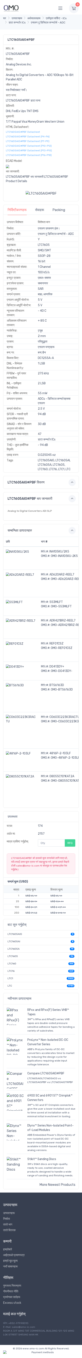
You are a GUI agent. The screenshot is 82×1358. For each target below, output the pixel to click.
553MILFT (56, 602)
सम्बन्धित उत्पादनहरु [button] (20, 530)
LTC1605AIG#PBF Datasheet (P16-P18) (29, 155)
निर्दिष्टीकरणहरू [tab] (17, 210)
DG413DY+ (56, 666)
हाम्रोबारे (7, 1249)
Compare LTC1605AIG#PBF (45, 1073)
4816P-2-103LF (60, 753)
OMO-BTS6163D (62, 689)
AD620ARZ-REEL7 (61, 574)
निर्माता (6, 1219)
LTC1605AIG (15, 934)
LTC (10, 985)
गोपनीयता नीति (10, 1291)
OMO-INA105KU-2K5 (64, 556)
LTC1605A (14, 948)
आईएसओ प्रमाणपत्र (14, 1255)
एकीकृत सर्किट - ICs (56, 18)
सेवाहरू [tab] (39, 210)
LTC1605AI (14, 941)
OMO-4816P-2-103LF (65, 758)
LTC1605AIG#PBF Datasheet (23, 131)
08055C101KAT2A (61, 776)
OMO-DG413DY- (61, 671)
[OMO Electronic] (11, 8)
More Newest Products (57, 1185)
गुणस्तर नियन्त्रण (12, 1286)
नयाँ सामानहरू (10, 1266)
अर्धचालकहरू (33, 18)
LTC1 (10, 978)
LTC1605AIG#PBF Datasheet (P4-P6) (28, 136)
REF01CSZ (56, 643)
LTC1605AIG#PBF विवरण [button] (26, 482)
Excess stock (12, 1303)
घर (4, 18)
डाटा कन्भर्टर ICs (17, 22)
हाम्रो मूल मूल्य (10, 1261)
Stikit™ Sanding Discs (41, 1159)
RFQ (70, 843)
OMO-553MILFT (61, 606)
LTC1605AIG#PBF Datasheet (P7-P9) (27, 141)
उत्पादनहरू (17, 18)
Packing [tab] (59, 210)
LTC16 (11, 970)
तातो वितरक (9, 1230)
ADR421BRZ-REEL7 (62, 620)
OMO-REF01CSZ (61, 648)
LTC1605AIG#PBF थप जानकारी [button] (30, 499)
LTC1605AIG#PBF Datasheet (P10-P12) (29, 145)
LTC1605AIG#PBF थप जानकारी (25, 177)
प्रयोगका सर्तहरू (11, 1297)
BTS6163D (56, 685)
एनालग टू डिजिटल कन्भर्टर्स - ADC (48, 22)
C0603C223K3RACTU (64, 717)
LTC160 (12, 963)
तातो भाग (7, 1224)
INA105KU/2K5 (59, 551)
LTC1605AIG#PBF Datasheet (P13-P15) (29, 150)
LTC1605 (13, 956)
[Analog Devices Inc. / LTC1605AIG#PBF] (41, 193)
